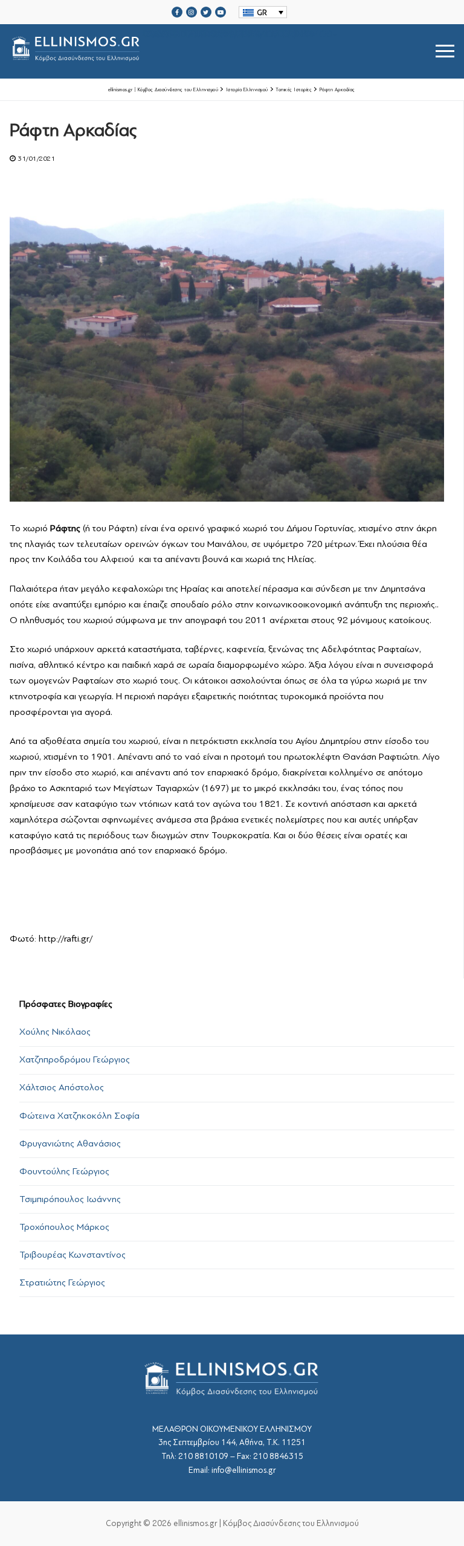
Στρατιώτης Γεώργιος (62, 1282)
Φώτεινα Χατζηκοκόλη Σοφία (79, 1115)
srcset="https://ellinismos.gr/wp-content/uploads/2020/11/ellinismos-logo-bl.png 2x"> (240, 36)
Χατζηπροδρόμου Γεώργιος (74, 1059)
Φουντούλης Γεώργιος (64, 1171)
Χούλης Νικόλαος (55, 1031)
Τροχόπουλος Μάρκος (64, 1226)
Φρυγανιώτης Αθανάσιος (70, 1143)
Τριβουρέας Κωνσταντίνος (72, 1254)
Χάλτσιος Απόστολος (61, 1087)
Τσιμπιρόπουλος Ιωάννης (70, 1199)
